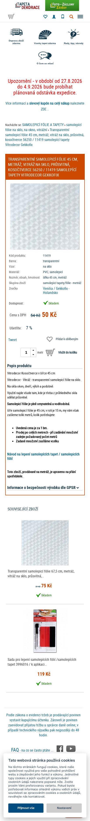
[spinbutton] (26, 352)
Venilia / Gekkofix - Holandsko (56, 290)
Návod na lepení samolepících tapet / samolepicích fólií (43, 456)
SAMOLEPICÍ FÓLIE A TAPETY (43, 124)
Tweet (12, 339)
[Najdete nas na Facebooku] (60, 748)
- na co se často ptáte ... (32, 750)
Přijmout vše (26, 808)
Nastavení (64, 808)
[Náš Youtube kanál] (71, 748)
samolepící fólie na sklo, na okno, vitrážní (43, 127)
